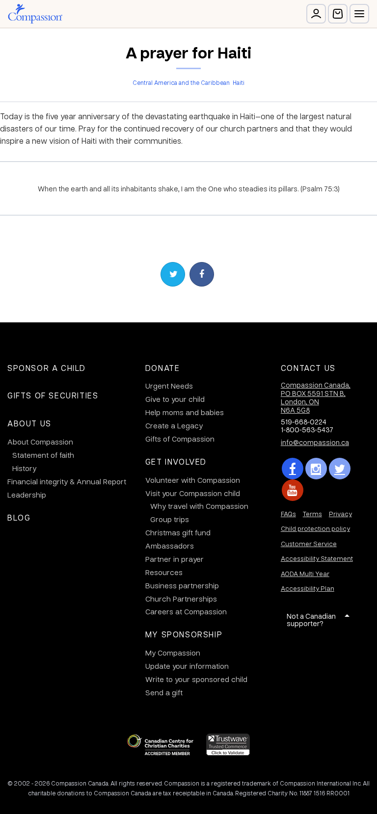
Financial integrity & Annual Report (66, 481)
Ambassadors (169, 545)
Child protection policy (315, 528)
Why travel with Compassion (199, 505)
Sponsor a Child (46, 368)
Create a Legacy (174, 425)
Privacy (340, 513)
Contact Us (308, 368)
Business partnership (182, 585)
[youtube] (292, 490)
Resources (164, 572)
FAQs (288, 513)
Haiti (238, 82)
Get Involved (176, 461)
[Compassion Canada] (35, 14)
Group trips (169, 519)
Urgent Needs (169, 385)
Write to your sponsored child (196, 679)
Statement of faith (43, 454)
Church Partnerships (181, 598)
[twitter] (339, 468)
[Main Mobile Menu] (359, 14)
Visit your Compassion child (192, 493)
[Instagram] (316, 468)
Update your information (187, 665)
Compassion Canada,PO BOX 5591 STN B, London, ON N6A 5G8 (315, 397)
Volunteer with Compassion (192, 479)
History (24, 468)
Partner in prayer (174, 558)
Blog (18, 517)
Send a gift (164, 692)
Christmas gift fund (178, 532)
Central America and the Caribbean (181, 82)
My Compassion (172, 652)
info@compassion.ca (315, 442)
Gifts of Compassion (180, 438)
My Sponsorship (183, 634)
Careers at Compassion (186, 611)
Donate (162, 368)
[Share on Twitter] (173, 274)
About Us (29, 423)
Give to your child (175, 398)
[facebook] (292, 468)
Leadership (26, 494)
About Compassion (40, 441)
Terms (312, 513)
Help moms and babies (184, 412)
